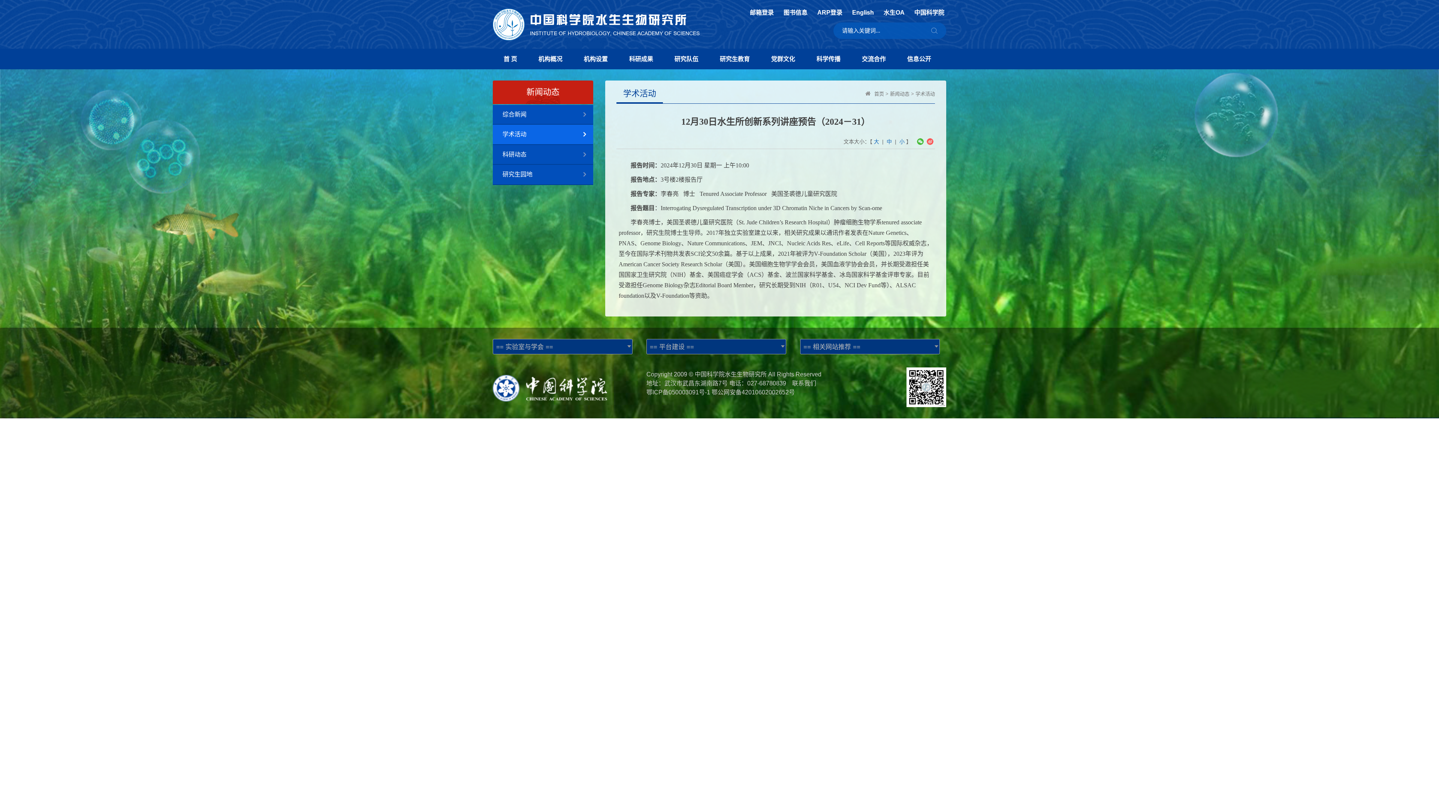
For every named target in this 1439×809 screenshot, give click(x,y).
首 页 (510, 59)
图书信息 (796, 12)
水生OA (894, 12)
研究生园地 (518, 174)
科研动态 (515, 154)
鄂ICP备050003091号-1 (678, 392)
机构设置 (596, 59)
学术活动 (515, 134)
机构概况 (550, 59)
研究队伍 (687, 59)
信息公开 (919, 59)
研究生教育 (735, 59)
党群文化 (783, 59)
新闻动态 (899, 94)
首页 (879, 94)
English (863, 12)
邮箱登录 (762, 12)
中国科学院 (929, 12)
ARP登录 (829, 12)
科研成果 (641, 59)
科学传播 (829, 59)
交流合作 (874, 59)
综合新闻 (515, 114)
